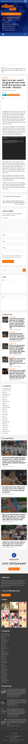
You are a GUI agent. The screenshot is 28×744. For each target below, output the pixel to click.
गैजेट (3, 400)
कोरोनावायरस (5, 394)
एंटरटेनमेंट (4, 390)
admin (14, 90)
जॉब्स (3, 403)
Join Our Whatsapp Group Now (12, 14)
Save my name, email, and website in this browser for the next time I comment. (12, 256)
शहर (3, 429)
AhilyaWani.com (17, 736)
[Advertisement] (14, 51)
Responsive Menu (25, 1)
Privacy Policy (13, 738)
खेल (3, 398)
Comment (5, 218)
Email (4, 241)
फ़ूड (3, 416)
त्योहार (3, 409)
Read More (7, 586)
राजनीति (4, 422)
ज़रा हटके (10, 317)
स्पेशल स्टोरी (4, 431)
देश (7, 77)
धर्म (3, 413)
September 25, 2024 (7, 90)
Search (24, 270)
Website (4, 247)
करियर (3, 392)
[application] (14, 148)
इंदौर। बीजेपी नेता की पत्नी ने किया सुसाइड (12, 196)
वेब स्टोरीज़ (4, 425)
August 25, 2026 (13, 329)
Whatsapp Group (14, 569)
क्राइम (10, 332)
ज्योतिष (3, 405)
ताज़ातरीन (4, 77)
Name (4, 235)
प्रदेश (3, 414)
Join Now (6, 595)
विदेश (3, 424)
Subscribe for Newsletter (14, 94)
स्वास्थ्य (3, 433)
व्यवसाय (3, 427)
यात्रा (3, 420)
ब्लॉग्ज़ (3, 418)
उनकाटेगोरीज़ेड (5, 388)
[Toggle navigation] (3, 34)
